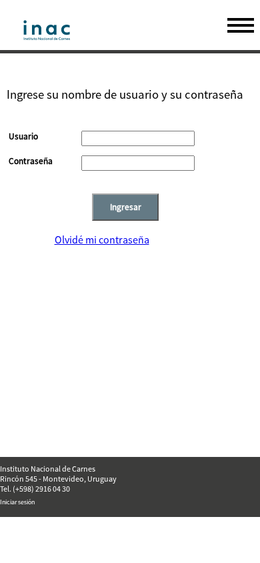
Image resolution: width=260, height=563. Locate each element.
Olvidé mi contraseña (102, 239)
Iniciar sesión (17, 502)
